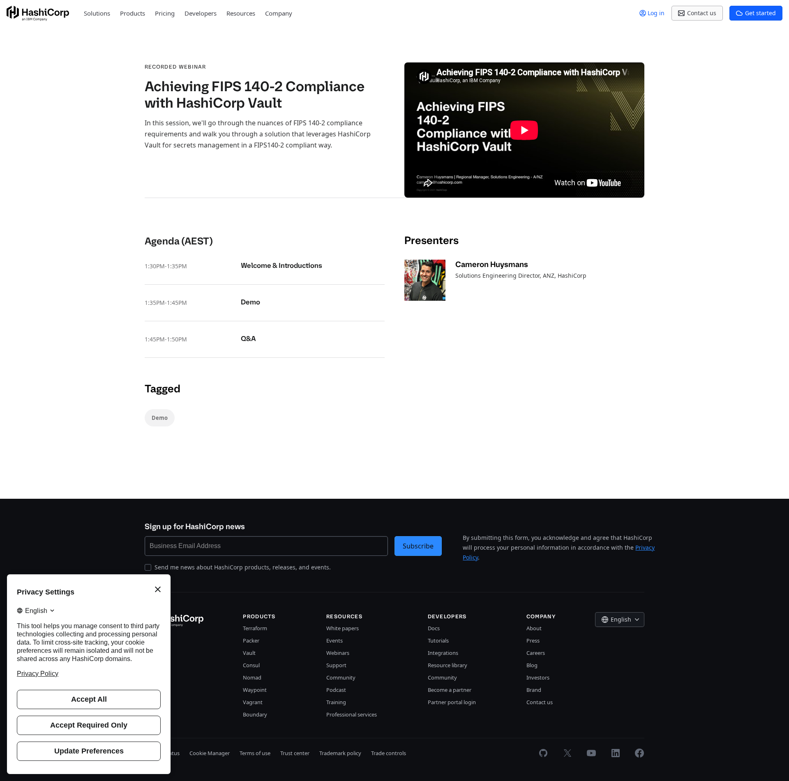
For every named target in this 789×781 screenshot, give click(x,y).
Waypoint (255, 689)
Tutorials (438, 640)
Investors (537, 677)
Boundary (255, 714)
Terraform (255, 628)
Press (533, 640)
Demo (160, 418)
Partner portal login (452, 702)
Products (132, 13)
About (534, 628)
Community (340, 677)
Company (278, 13)
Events (334, 640)
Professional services (351, 714)
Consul (251, 665)
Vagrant (253, 702)
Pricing (165, 13)
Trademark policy (340, 753)
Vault (249, 653)
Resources (240, 13)
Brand (533, 689)
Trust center (294, 753)
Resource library (447, 665)
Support (336, 665)
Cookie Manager (209, 753)
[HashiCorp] (38, 13)
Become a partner (449, 689)
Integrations (443, 653)
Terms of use (255, 753)
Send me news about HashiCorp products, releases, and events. (243, 567)
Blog (532, 665)
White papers (342, 628)
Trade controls (388, 753)
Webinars (337, 653)
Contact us (539, 702)
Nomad (252, 677)
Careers (535, 653)
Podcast (336, 689)
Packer (251, 640)
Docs (434, 628)
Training (336, 702)
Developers (201, 13)
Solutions (97, 13)
